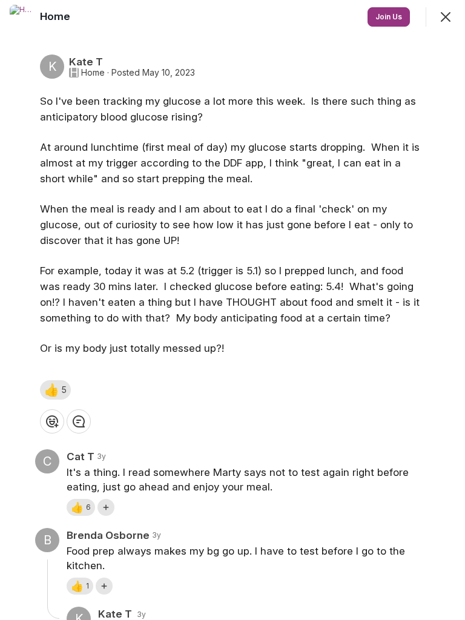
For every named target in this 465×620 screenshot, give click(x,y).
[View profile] (22, 17)
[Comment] (79, 421)
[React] (52, 421)
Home (93, 73)
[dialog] (232, 310)
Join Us (388, 16)
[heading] (56, 16)
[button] (55, 390)
